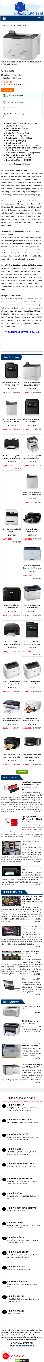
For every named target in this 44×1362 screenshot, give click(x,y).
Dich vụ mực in (10, 777)
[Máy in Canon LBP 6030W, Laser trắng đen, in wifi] (11, 670)
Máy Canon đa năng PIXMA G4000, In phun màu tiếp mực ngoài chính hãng (12, 458)
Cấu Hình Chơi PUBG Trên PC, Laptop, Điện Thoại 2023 (30, 954)
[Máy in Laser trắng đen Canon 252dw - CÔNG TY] (32, 371)
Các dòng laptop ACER (31, 979)
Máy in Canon (18, 75)
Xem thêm (22, 772)
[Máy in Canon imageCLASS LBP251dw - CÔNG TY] (11, 408)
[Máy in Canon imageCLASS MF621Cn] (11, 517)
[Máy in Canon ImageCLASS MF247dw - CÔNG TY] (11, 371)
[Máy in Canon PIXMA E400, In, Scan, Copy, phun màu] (11, 706)
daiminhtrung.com (25, 1346)
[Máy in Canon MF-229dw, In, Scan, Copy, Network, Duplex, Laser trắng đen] (32, 630)
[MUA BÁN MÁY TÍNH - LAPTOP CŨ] (22, 7)
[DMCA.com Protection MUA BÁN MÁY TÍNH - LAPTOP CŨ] (22, 1360)
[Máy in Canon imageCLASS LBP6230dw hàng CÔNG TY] (32, 444)
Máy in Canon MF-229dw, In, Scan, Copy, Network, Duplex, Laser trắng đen (32, 644)
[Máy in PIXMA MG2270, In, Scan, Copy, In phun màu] (11, 743)
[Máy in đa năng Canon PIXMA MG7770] (32, 517)
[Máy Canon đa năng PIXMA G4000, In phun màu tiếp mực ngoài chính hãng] (11, 444)
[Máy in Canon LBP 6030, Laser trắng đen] (32, 670)
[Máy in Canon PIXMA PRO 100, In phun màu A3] (32, 743)
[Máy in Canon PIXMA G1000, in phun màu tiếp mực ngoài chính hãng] (11, 630)
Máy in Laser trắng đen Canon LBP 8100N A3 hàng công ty (32, 568)
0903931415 (16, 85)
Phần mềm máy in (11, 1001)
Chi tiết (37, 812)
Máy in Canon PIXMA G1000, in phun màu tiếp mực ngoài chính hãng (12, 644)
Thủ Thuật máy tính (12, 892)
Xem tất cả (37, 357)
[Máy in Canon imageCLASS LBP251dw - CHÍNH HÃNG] (32, 481)
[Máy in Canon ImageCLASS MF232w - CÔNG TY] (32, 408)
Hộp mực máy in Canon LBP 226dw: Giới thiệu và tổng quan (32, 819)
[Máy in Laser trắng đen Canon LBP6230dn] (32, 594)
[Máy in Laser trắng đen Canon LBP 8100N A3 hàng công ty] (32, 554)
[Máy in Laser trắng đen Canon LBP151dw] (11, 594)
